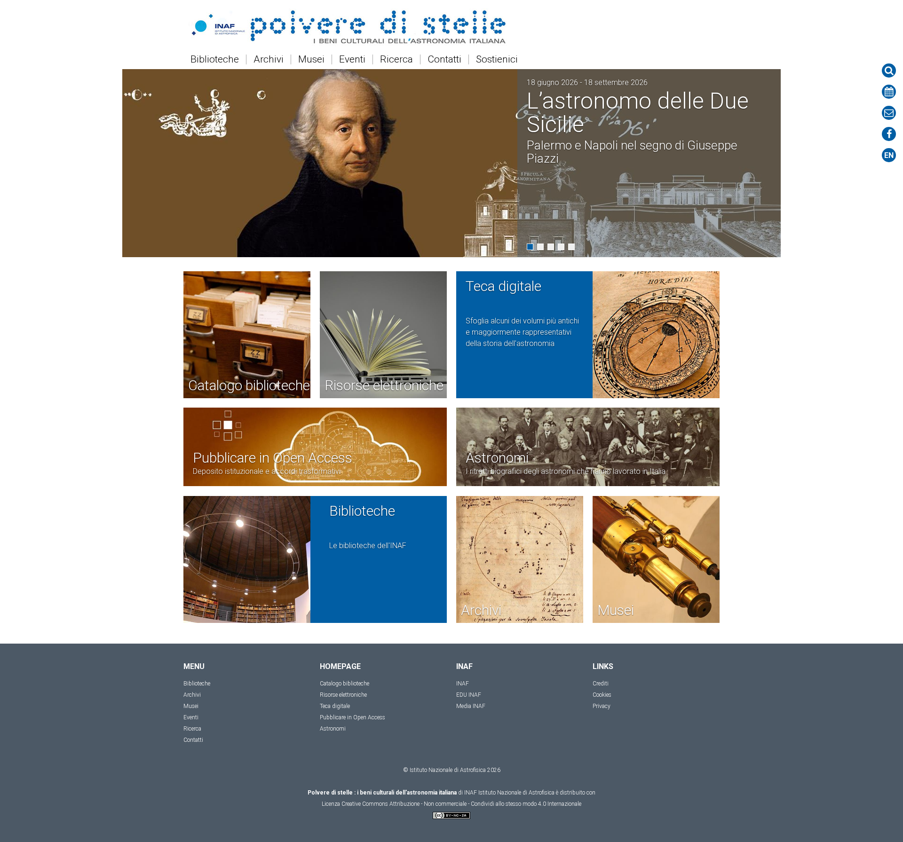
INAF (462, 683)
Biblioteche (214, 59)
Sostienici (497, 59)
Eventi (352, 59)
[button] (530, 247)
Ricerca (396, 59)
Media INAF (470, 706)
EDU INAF (468, 695)
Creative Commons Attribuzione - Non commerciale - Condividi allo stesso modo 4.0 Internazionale (461, 804)
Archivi (268, 59)
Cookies (602, 695)
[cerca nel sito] (889, 70)
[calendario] (889, 92)
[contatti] (889, 113)
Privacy (601, 706)
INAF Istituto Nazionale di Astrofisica (509, 792)
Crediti (601, 683)
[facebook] (889, 134)
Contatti (444, 59)
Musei (311, 59)
